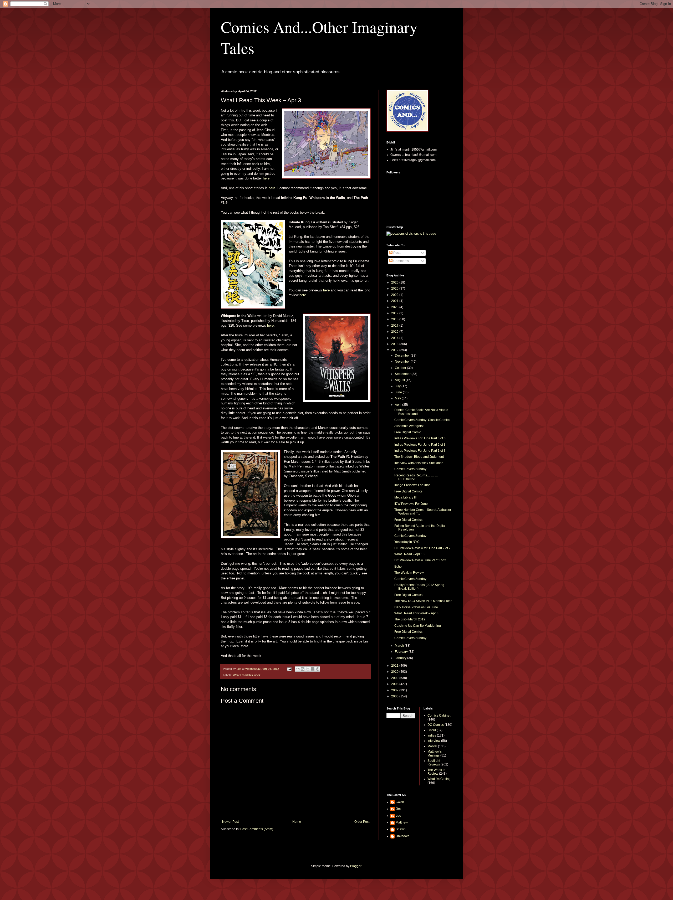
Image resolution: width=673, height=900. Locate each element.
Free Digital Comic (407, 432)
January (401, 658)
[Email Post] (288, 668)
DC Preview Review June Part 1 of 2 (420, 560)
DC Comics (435, 725)
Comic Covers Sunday (410, 469)
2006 (395, 696)
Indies (431, 735)
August (400, 380)
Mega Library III (405, 497)
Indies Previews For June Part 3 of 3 (420, 438)
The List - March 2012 (409, 619)
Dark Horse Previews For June (416, 607)
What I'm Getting (439, 779)
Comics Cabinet (438, 715)
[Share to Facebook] (312, 669)
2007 (395, 690)
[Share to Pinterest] (317, 669)
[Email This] (297, 669)
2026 (395, 282)
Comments (400, 261)
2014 (395, 338)
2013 (395, 344)
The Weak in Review (409, 572)
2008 (395, 684)
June (399, 392)
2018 (395, 319)
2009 (395, 678)
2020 (395, 307)
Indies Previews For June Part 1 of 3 (420, 450)
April (398, 405)
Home (296, 822)
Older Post (361, 822)
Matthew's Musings (434, 753)
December (403, 355)
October (401, 368)
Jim (398, 809)
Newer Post (230, 822)
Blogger (355, 866)
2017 (395, 325)
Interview (433, 741)
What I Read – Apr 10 (409, 554)
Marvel (432, 746)
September (403, 374)
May (398, 398)
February (402, 652)
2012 (395, 350)
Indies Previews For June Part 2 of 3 (420, 444)
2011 (395, 665)
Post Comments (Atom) (256, 829)
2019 (395, 313)
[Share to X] (307, 669)
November (403, 361)
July (398, 386)
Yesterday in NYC (407, 542)
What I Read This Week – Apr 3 (416, 613)
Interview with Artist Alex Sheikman (418, 463)
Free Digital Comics (408, 491)
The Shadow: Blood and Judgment (419, 457)
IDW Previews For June (411, 504)
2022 (395, 295)
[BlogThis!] (302, 669)
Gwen (400, 802)
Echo (398, 566)
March (400, 645)
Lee (398, 815)
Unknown (402, 836)
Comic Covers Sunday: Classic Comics (422, 420)
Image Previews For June (412, 485)
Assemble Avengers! (409, 426)
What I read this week (247, 675)
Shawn (401, 829)
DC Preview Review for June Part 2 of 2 (422, 548)
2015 (395, 331)
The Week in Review (436, 771)
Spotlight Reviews (433, 762)
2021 (395, 301)
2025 (395, 288)
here (266, 178)
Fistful (431, 730)
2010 (395, 671)
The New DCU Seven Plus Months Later (423, 601)
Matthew (402, 822)
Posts (396, 253)
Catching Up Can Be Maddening (417, 626)
